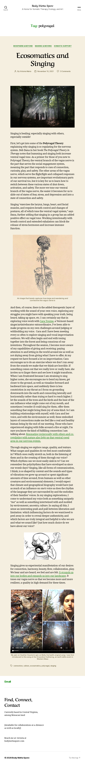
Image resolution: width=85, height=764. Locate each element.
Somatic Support (63, 46)
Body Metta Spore (42, 5)
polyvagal (45, 666)
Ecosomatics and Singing (42, 58)
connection (18, 666)
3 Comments (65, 71)
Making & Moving (43, 46)
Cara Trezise (47, 321)
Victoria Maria (25, 71)
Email (7, 681)
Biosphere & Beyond (23, 46)
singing (53, 666)
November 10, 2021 (45, 71)
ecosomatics (35, 666)
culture (26, 666)
